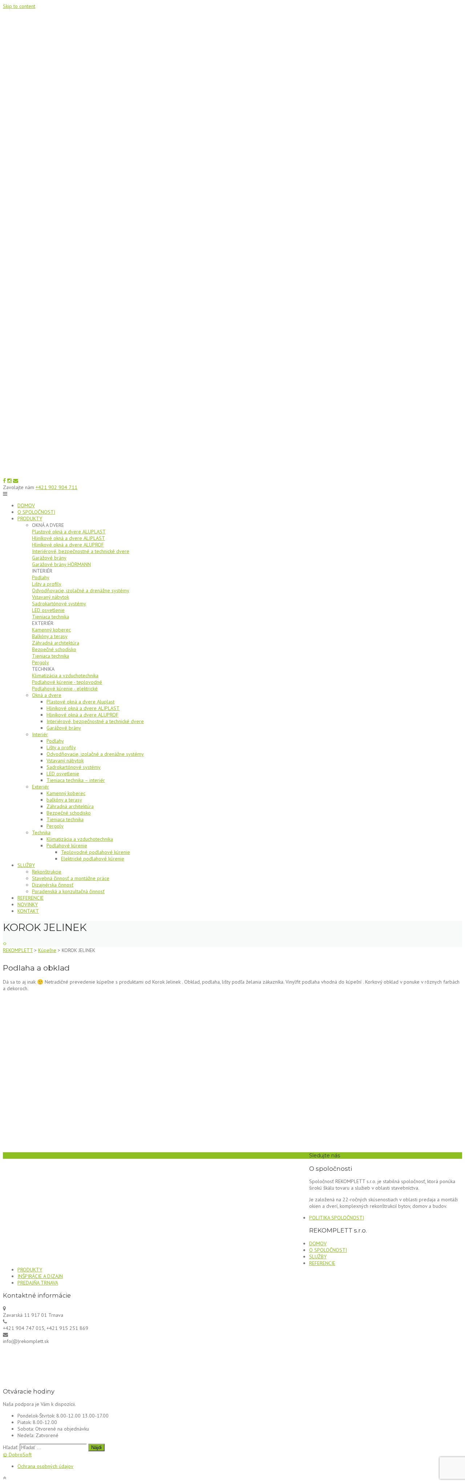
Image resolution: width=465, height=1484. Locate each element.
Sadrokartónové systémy (59, 603)
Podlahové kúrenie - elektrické (65, 688)
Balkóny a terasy (50, 636)
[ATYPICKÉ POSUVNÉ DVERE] (6, 943)
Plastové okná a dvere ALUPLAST (69, 531)
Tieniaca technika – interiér (75, 780)
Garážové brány (49, 558)
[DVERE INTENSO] (4, 943)
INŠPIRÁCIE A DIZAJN (40, 1276)
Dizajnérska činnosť (52, 885)
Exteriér (40, 786)
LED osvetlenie (48, 610)
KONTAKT (28, 911)
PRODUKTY (29, 518)
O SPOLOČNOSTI (36, 512)
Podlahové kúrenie (66, 845)
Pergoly (40, 662)
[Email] (15, 480)
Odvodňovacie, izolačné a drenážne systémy (80, 590)
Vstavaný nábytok (50, 597)
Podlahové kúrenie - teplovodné (67, 682)
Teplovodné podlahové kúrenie (95, 852)
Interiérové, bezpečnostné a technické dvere (80, 551)
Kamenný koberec (51, 629)
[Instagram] (9, 480)
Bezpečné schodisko (54, 649)
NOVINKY (27, 904)
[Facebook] (4, 480)
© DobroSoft (17, 1454)
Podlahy (40, 577)
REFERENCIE (30, 898)
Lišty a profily (46, 584)
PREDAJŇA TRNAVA (37, 1282)
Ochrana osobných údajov (45, 1466)
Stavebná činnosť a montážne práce (70, 878)
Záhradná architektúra (55, 643)
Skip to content (19, 6)
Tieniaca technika (50, 616)
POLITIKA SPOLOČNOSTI (336, 1217)
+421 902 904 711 (56, 487)
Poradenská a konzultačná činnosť (68, 891)
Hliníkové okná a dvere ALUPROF (68, 544)
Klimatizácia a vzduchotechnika (65, 675)
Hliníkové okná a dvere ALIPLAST (68, 538)
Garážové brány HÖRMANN (61, 564)
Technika (41, 832)
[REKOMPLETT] (232, 474)
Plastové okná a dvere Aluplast (80, 701)
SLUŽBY (26, 865)
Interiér (40, 734)
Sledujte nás (324, 1155)
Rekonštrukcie (46, 871)
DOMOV (26, 505)
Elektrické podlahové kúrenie (92, 858)
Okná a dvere (46, 695)
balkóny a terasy (64, 800)
